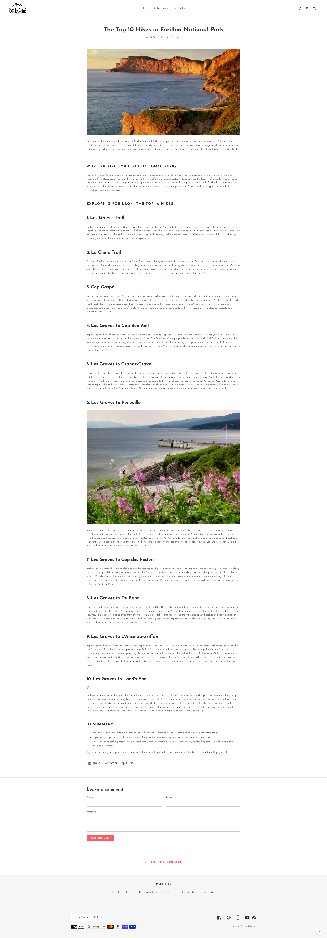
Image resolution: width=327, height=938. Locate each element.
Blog (127, 892)
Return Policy (208, 892)
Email (169, 797)
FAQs (138, 892)
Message (91, 812)
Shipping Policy (187, 892)
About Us (151, 892)
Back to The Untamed (166, 862)
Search (116, 892)
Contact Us (168, 892)
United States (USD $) (86, 917)
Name (90, 797)
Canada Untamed (248, 926)
